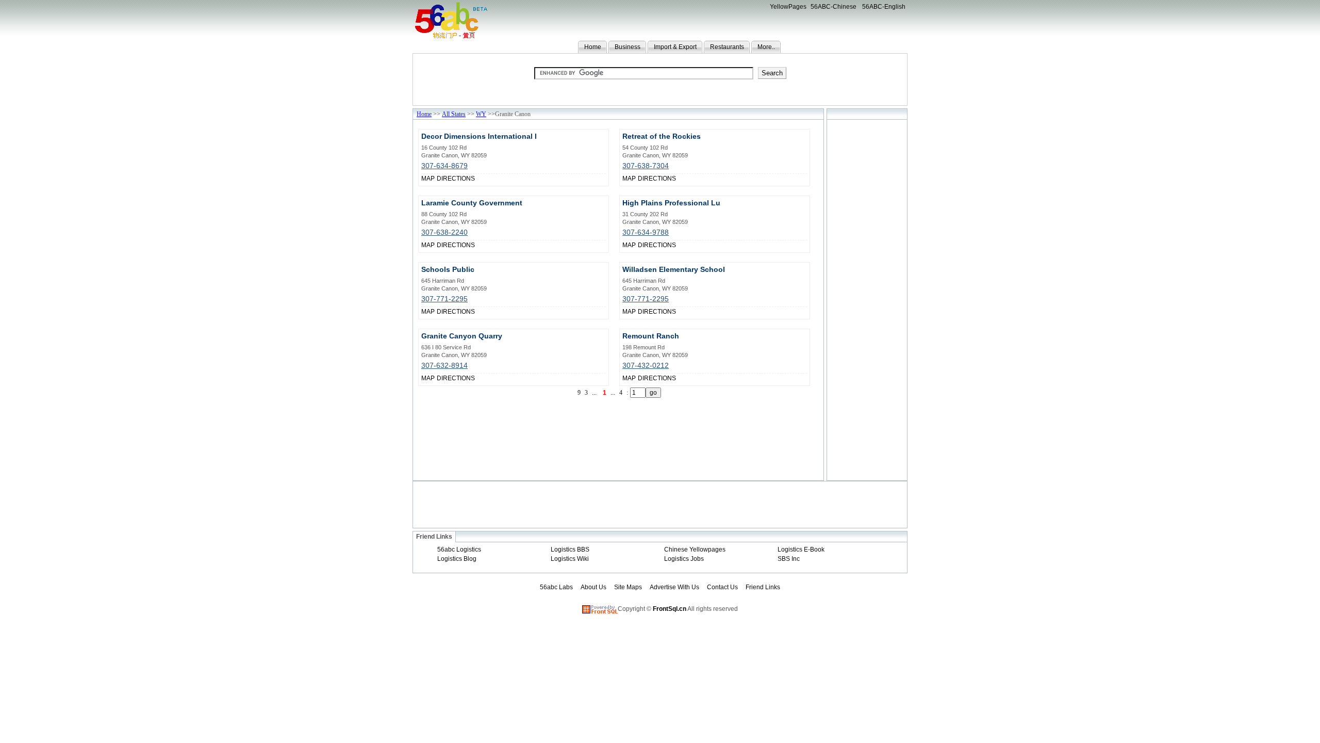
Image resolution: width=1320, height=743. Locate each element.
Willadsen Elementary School (673, 269)
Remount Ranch (650, 336)
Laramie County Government (471, 203)
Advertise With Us (674, 587)
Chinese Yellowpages (694, 549)
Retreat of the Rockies (661, 136)
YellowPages (788, 6)
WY (481, 114)
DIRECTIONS (456, 178)
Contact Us (722, 587)
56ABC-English (883, 6)
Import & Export (675, 47)
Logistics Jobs (684, 558)
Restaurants (727, 47)
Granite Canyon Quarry (461, 336)
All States (454, 114)
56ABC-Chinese (833, 6)
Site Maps (628, 587)
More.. (766, 47)
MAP (428, 178)
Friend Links (763, 587)
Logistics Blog (456, 558)
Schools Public (447, 269)
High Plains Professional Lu (671, 203)
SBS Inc (789, 558)
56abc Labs (556, 587)
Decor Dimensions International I (479, 136)
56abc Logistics (459, 549)
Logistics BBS (570, 549)
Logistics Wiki (570, 558)
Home (592, 47)
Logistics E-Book (801, 549)
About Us (593, 587)
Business (627, 47)
